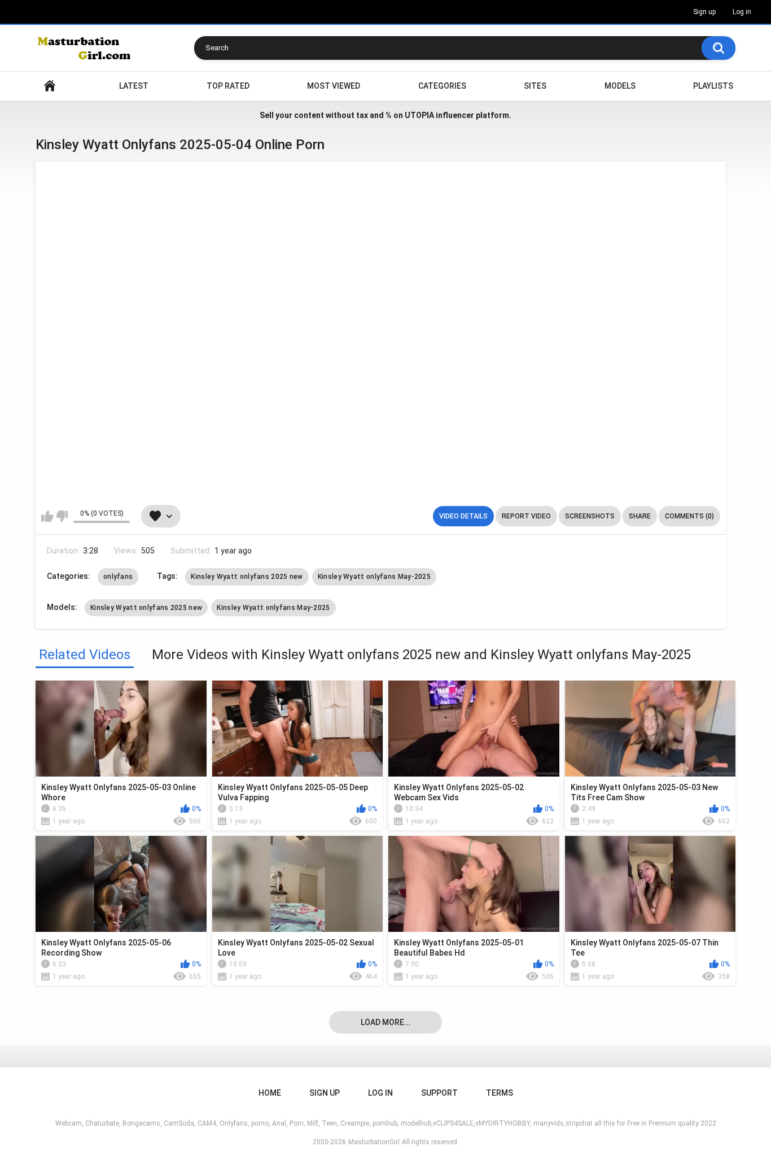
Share (640, 516)
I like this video (47, 516)
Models (620, 85)
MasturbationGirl (374, 1142)
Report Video (526, 516)
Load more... (386, 1022)
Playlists (713, 85)
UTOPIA (419, 115)
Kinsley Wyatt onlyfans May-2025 (374, 577)
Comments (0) (689, 516)
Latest (133, 85)
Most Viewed (333, 85)
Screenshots (590, 516)
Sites (535, 85)
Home (50, 86)
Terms (499, 1092)
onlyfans (118, 577)
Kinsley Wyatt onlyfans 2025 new (247, 577)
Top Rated (228, 85)
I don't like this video (62, 516)
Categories (442, 85)
